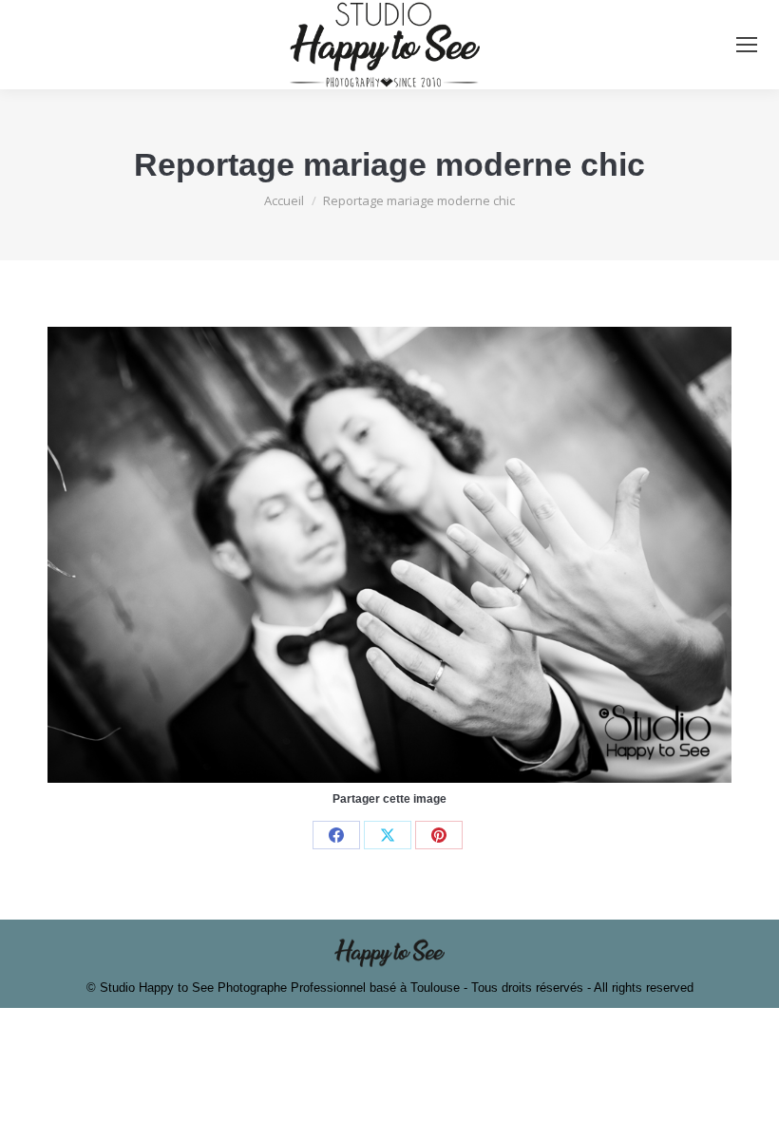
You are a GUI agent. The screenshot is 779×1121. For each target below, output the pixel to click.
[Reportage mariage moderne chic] (390, 555)
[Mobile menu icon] (746, 44)
